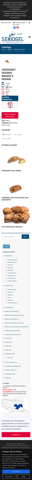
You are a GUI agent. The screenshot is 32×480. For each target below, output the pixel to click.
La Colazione (11, 273)
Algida (7, 256)
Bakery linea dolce (10, 311)
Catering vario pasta (11, 330)
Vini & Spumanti (12, 303)
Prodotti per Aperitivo (11, 366)
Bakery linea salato (10, 319)
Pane (6, 346)
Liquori (9, 300)
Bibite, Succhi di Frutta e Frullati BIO (16, 327)
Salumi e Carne (9, 370)
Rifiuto (24, 476)
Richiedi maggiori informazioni (10, 115)
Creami (9, 292)
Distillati (10, 295)
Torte (6, 378)
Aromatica (8, 307)
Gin (8, 297)
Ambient (7, 285)
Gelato (9, 267)
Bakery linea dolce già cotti (13, 315)
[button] (29, 37)
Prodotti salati (11, 281)
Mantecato (10, 275)
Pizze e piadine (9, 362)
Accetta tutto (16, 471)
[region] (16, 464)
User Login (16, 24)
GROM (9, 270)
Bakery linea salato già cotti (13, 323)
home (8, 125)
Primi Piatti (10, 278)
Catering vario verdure (12, 334)
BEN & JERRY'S (11, 262)
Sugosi (9, 357)
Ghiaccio (7, 342)
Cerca (25, 237)
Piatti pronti (8, 354)
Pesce (7, 350)
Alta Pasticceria (11, 259)
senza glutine (9, 374)
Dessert (10, 265)
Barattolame (11, 289)
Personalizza (9, 476)
